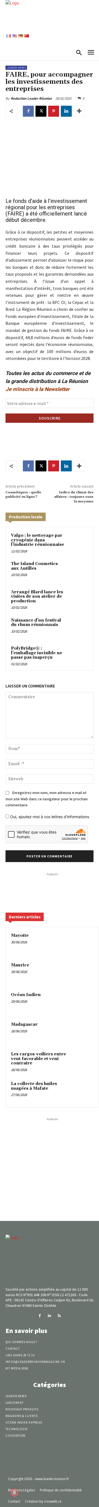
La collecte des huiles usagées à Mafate (34, 1086)
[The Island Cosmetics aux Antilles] (78, 571)
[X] (40, 111)
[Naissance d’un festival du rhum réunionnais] (78, 627)
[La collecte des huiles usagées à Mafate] (83, 1091)
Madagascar (24, 1024)
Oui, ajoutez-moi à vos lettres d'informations (49, 816)
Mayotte (20, 935)
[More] (79, 111)
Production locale (25, 516)
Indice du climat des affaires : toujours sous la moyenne (74, 497)
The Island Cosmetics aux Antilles (34, 566)
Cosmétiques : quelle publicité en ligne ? (23, 494)
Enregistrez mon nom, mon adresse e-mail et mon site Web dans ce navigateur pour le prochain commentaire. (47, 798)
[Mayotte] (83, 943)
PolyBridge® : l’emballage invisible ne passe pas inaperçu (36, 653)
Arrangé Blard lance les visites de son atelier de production (37, 596)
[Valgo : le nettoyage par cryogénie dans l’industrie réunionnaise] (78, 542)
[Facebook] (28, 111)
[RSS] (59, 1315)
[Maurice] (83, 972)
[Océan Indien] (83, 1002)
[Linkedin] (66, 111)
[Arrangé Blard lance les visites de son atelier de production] (78, 599)
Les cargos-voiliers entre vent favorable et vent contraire (38, 1059)
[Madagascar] (83, 1032)
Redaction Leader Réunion (31, 98)
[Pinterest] (53, 111)
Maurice (20, 965)
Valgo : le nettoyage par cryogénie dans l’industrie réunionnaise (37, 540)
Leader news (16, 67)
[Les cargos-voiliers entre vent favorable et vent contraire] (83, 1061)
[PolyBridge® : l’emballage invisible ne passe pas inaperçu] (78, 655)
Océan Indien (26, 994)
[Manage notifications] (14, 1492)
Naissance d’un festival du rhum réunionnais (36, 623)
